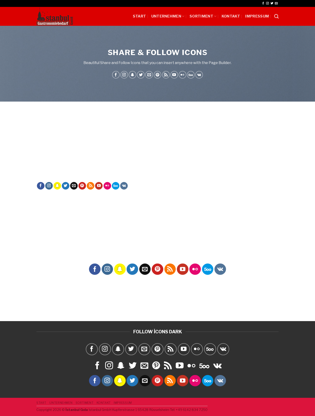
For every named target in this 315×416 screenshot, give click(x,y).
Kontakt (231, 16)
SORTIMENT (201, 16)
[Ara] (276, 16)
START (139, 16)
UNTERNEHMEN (166, 16)
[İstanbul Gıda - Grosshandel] (54, 16)
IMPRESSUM (257, 16)
